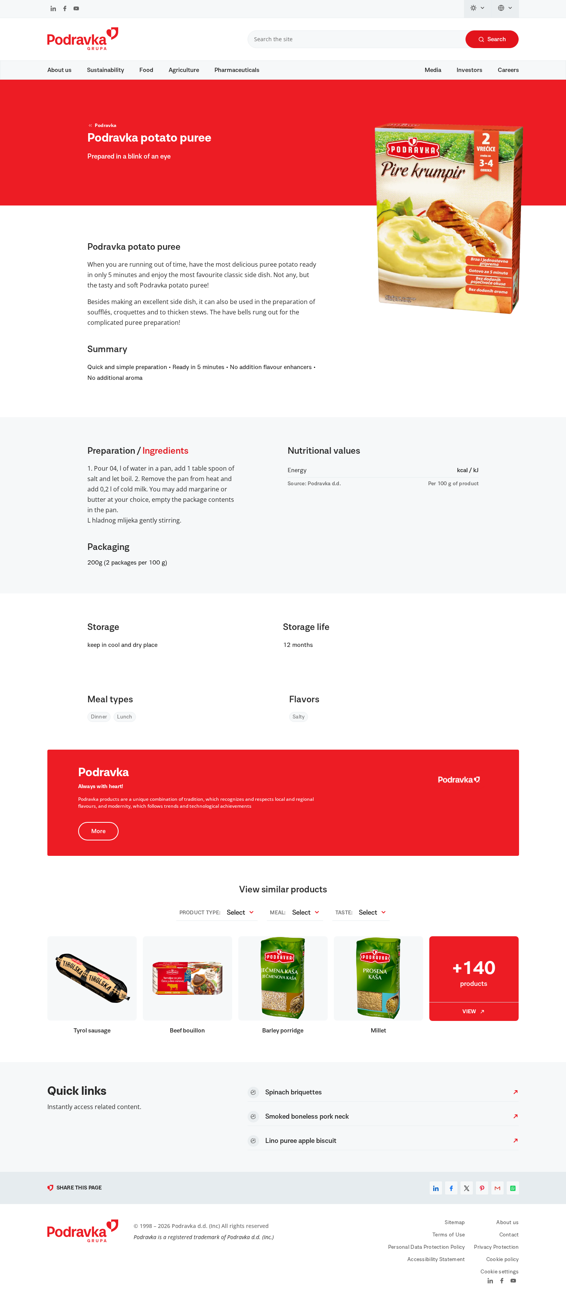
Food (146, 70)
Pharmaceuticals (237, 70)
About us (59, 70)
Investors (469, 70)
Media (433, 70)
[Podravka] (82, 48)
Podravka (105, 125)
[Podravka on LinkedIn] (53, 9)
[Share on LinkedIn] (436, 1187)
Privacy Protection (496, 1247)
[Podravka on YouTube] (76, 9)
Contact (509, 1235)
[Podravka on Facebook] (65, 9)
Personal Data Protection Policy (426, 1247)
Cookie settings (500, 1272)
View (469, 1011)
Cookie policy (502, 1259)
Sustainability (105, 70)
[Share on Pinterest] (482, 1187)
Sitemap (455, 1222)
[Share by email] (497, 1187)
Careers (508, 70)
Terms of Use (448, 1235)
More (98, 831)
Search (496, 39)
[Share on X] (467, 1187)
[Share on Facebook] (451, 1187)
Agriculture (184, 70)
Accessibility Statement (436, 1259)
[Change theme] (478, 9)
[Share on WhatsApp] (513, 1187)
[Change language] (505, 9)
